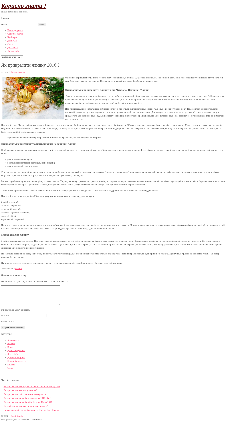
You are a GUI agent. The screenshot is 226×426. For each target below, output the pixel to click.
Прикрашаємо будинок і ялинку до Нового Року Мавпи (31, 409)
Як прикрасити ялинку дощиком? (20, 390)
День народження (16, 350)
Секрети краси (15, 33)
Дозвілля (12, 40)
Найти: (4, 24)
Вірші (10, 346)
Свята (10, 44)
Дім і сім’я (12, 47)
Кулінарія (12, 37)
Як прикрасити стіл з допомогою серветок (25, 394)
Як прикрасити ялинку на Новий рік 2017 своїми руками (32, 386)
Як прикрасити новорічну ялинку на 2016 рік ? (27, 397)
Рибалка (11, 364)
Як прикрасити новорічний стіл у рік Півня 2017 (28, 401)
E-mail (4, 321)
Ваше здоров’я (15, 30)
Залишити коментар (18, 72)
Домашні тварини (16, 357)
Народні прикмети (16, 360)
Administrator (17, 415)
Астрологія (13, 51)
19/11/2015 (5, 72)
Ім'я (3, 315)
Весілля (11, 343)
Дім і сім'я (18, 268)
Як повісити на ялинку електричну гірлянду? (26, 405)
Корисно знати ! (23, 5)
